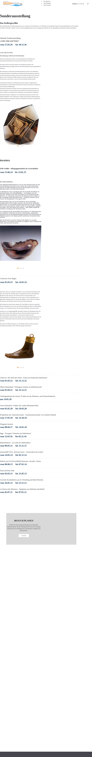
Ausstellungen (47, 3)
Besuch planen (47, 5)
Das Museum (47, 1)
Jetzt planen (23, 535)
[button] (17, 145)
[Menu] (88, 4)
